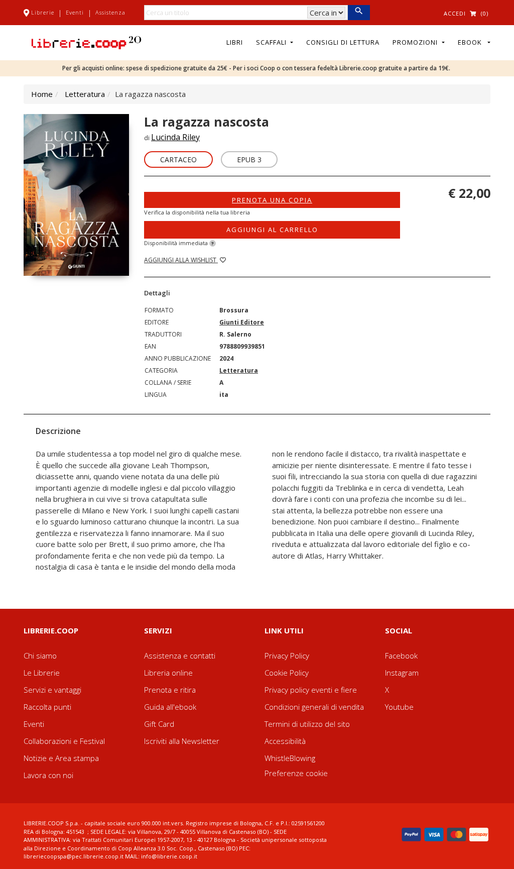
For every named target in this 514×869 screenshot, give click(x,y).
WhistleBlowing (290, 758)
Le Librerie (42, 673)
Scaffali (272, 42)
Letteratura (85, 94)
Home (42, 94)
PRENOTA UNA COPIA (272, 199)
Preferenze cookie (296, 773)
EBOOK (472, 42)
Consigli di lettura (342, 42)
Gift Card (159, 724)
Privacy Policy (287, 655)
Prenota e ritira (170, 690)
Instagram (402, 673)
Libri (234, 42)
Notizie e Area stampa (61, 758)
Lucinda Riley (175, 137)
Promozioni (416, 42)
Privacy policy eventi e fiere (311, 690)
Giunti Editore (241, 322)
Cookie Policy (287, 673)
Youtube (399, 707)
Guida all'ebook (170, 707)
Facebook (401, 655)
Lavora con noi (48, 775)
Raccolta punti (47, 707)
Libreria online (168, 673)
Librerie (42, 12)
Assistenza (110, 12)
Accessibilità (285, 741)
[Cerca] (358, 12)
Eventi (75, 12)
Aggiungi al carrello (272, 229)
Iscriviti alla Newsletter (181, 741)
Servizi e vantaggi (52, 690)
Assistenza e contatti (179, 655)
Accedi (455, 13)
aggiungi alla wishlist (181, 260)
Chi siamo (40, 655)
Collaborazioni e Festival (64, 741)
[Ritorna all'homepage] (86, 42)
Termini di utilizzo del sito (307, 724)
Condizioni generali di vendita (314, 707)
